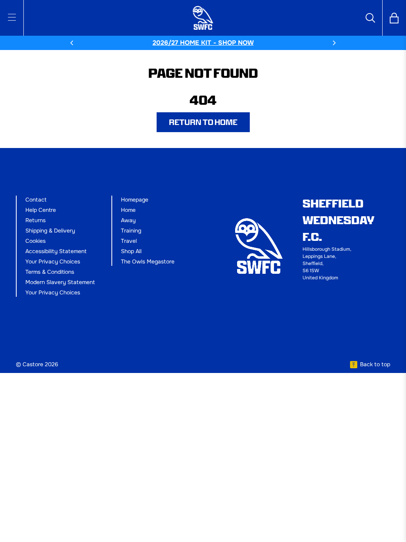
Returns (35, 220)
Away (128, 220)
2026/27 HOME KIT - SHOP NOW (203, 42)
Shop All (131, 251)
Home (128, 209)
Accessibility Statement (55, 251)
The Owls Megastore (147, 261)
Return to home (203, 122)
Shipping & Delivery (50, 230)
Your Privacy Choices (52, 261)
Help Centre (40, 209)
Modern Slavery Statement (60, 282)
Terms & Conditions (49, 271)
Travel (129, 240)
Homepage (134, 199)
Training (131, 230)
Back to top (375, 364)
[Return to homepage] (203, 18)
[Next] (334, 43)
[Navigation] (12, 17)
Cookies (35, 240)
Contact (35, 199)
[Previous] (72, 43)
